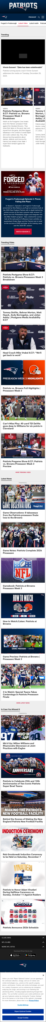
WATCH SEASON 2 (23, 232)
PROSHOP (32, 17)
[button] (23, 57)
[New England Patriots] (23, 965)
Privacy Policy (15, 1000)
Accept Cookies (23, 1018)
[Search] (39, 17)
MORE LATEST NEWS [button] (23, 703)
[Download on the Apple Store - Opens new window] (15, 955)
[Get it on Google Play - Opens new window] (30, 956)
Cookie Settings (23, 1005)
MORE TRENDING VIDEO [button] (23, 472)
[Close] (43, 975)
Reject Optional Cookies (23, 1011)
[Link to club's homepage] (4, 16)
